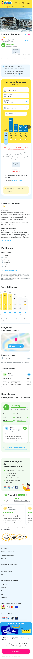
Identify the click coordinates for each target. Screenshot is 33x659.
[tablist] (15, 59)
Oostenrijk (6, 40)
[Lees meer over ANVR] (5, 487)
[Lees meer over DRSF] (16, 487)
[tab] (3, 59)
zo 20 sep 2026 (17, 180)
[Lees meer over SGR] (8, 487)
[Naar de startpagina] (6, 2)
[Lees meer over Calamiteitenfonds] (12, 618)
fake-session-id (27, 457)
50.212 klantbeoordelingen (22, 501)
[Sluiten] (29, 638)
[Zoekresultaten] (16, 2)
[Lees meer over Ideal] (12, 487)
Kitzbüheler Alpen (15, 40)
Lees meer (22, 74)
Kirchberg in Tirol (8, 41)
